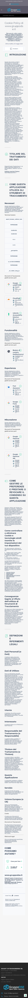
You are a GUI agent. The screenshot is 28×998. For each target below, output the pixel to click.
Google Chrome (10, 572)
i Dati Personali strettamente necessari (11, 905)
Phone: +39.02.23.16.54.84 (11, 996)
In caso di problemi (14, 867)
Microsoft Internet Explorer (13, 575)
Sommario (15, 48)
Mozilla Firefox (10, 573)
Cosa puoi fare (16, 861)
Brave (7, 577)
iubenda (7, 903)
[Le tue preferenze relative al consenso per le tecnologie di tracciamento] (25, 995)
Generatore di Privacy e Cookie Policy (12, 900)
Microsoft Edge (10, 576)
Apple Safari (9, 574)
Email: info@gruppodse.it (11, 993)
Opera (8, 578)
